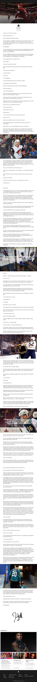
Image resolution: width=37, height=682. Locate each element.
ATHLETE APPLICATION (12, 674)
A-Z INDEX (5, 677)
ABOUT (4, 674)
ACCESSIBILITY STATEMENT (29, 676)
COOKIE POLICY (11, 676)
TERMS (4, 676)
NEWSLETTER (20, 676)
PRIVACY (26, 674)
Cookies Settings (11, 677)
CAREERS (19, 674)
